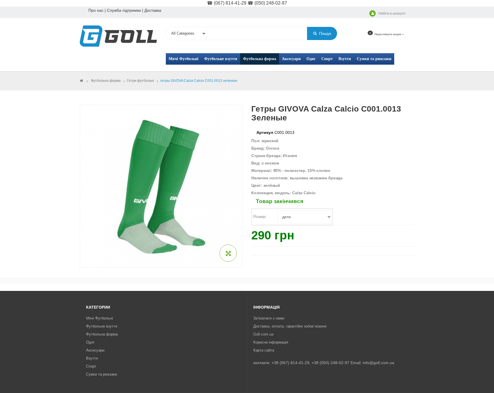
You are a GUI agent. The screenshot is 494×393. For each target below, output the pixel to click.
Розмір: (260, 216)
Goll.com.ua (263, 334)
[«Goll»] (118, 36)
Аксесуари (95, 350)
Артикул (264, 132)
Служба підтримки (124, 10)
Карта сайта (263, 350)
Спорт (91, 366)
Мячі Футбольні (99, 318)
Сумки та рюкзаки (101, 374)
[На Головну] (81, 81)
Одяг (90, 342)
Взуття (92, 358)
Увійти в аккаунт (392, 13)
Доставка (152, 10)
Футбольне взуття (101, 326)
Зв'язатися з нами (268, 318)
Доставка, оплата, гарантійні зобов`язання (289, 326)
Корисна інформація (270, 342)
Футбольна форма (102, 334)
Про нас (95, 10)
